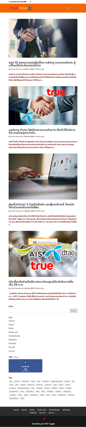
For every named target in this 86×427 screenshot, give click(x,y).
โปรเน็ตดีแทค (62, 395)
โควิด (48, 395)
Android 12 (25, 381)
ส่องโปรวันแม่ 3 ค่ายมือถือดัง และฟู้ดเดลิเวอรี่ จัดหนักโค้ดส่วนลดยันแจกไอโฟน (41, 206)
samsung (13, 388)
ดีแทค (22, 392)
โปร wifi (12, 347)
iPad (16, 385)
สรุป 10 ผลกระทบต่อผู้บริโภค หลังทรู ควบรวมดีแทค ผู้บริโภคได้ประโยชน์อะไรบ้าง (42, 64)
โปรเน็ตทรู (71, 395)
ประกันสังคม (30, 392)
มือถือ (37, 392)
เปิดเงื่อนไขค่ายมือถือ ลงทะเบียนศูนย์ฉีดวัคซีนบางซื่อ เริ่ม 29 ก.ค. (41, 283)
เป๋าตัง (20, 395)
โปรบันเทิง (12, 343)
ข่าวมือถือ (54, 388)
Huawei (67, 381)
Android (16, 381)
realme (67, 385)
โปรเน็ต (11, 324)
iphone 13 (39, 385)
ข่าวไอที (61, 388)
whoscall (39, 388)
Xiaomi (47, 388)
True (32, 388)
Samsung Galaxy (23, 388)
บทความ (12, 351)
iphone (23, 385)
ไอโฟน (22, 398)
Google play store (56, 381)
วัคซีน (43, 392)
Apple (33, 381)
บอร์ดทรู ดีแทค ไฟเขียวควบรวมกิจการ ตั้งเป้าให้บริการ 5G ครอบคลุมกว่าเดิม (42, 131)
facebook (46, 381)
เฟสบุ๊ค (26, 395)
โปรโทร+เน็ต (13, 332)
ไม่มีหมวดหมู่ (40, 69)
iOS (73, 381)
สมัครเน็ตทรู (67, 392)
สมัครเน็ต (58, 392)
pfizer (61, 385)
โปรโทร (11, 328)
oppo (55, 385)
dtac (38, 381)
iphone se (48, 385)
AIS (11, 381)
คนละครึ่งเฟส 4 (14, 392)
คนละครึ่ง (68, 388)
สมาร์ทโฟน (13, 395)
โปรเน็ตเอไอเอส (14, 398)
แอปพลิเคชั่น (34, 395)
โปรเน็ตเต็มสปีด (14, 336)
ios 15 (11, 385)
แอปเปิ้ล (42, 395)
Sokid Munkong (17, 69)
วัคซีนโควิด (50, 392)
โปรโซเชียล (13, 339)
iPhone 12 (31, 385)
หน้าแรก (12, 320)
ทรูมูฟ (51, 423)
